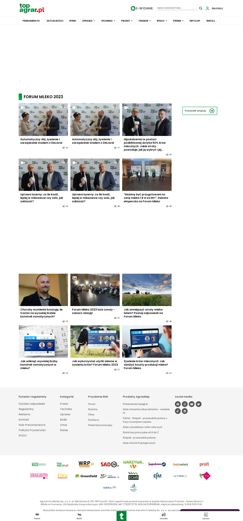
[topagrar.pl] (32, 8)
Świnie (177, 20)
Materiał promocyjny (100, 424)
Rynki (72, 20)
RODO (23, 435)
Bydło (160, 20)
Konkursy (93, 419)
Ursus (63, 425)
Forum (91, 403)
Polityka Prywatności (32, 430)
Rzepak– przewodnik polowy (139, 437)
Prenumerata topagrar (135, 403)
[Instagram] (185, 404)
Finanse (143, 20)
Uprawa (87, 20)
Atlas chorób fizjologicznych (139, 442)
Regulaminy (26, 409)
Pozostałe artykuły (195, 111)
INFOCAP (195, 20)
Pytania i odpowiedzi (32, 404)
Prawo (125, 20)
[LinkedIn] (185, 411)
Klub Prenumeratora (32, 425)
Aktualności (55, 20)
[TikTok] (178, 411)
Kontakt (24, 420)
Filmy (91, 414)
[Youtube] (192, 404)
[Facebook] (178, 404)
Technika (107, 20)
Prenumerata (31, 20)
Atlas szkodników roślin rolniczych (142, 426)
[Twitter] (199, 404)
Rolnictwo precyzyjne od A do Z (141, 432)
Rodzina (92, 409)
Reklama (24, 414)
